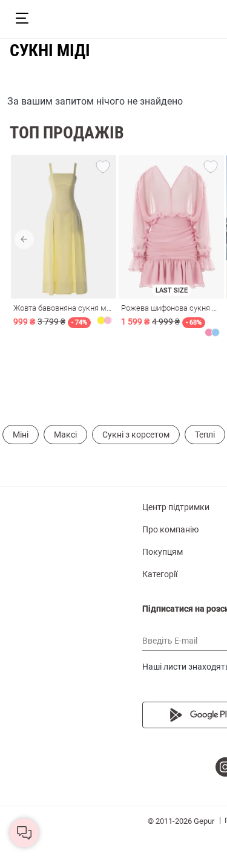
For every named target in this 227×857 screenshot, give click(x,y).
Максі (65, 434)
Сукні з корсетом (135, 434)
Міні (20, 434)
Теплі (205, 434)
